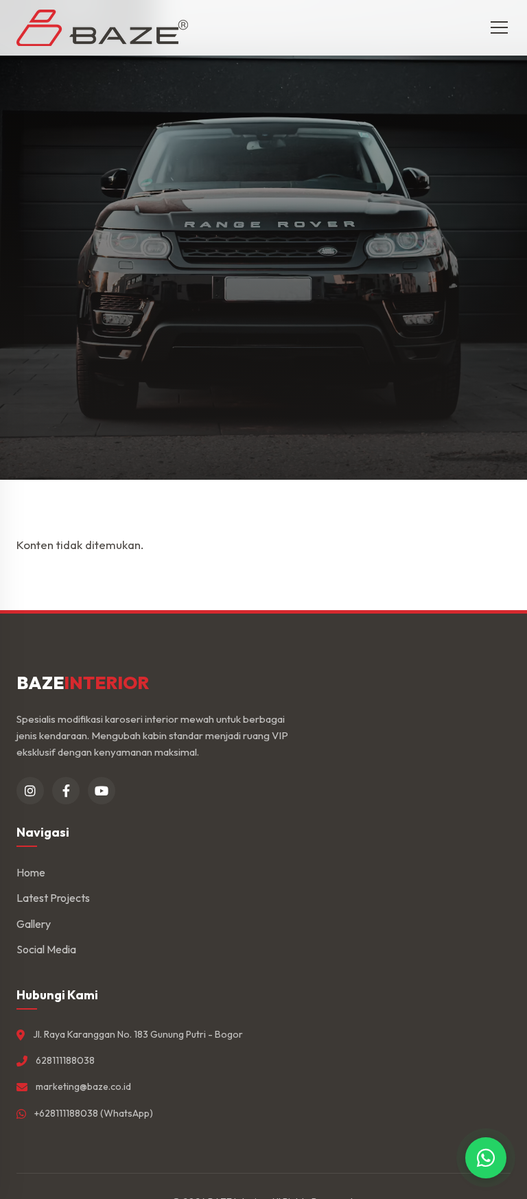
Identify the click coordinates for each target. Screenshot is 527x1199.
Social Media (46, 949)
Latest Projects (53, 898)
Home (30, 872)
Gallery (33, 924)
